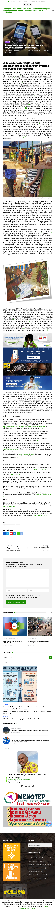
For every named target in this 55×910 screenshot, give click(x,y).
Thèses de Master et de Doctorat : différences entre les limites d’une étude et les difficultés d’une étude (26, 708)
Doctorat (48, 857)
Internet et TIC (15, 738)
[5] (29, 104)
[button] (48, 612)
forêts (31, 864)
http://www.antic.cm (40, 515)
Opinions (19, 728)
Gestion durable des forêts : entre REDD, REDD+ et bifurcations (41, 549)
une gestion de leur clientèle (29, 137)
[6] (26, 108)
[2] (14, 77)
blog (5, 525)
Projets (15, 638)
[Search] (53, 10)
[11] (14, 319)
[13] (24, 328)
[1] (20, 75)
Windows (42, 878)
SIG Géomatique (32, 638)
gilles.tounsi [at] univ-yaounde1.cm (19, 779)
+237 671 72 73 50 (23, 1)
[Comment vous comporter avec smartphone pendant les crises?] (6, 730)
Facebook (42, 861)
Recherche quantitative (35, 871)
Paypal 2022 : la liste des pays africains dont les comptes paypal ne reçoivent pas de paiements (30, 741)
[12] (29, 321)
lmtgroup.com (14, 474)
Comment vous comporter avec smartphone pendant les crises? (29, 730)
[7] (28, 115)
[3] (22, 82)
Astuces (13, 728)
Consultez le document (39, 469)
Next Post (45, 545)
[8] (39, 123)
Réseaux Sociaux (34, 874)
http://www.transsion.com (11, 449)
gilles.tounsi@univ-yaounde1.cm (38, 1)
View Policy (31, 908)
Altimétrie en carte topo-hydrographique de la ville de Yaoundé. (21, 719)
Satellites (44, 874)
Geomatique (40, 864)
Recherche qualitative (41, 868)
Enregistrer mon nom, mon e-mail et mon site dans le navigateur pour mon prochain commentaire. (25, 596)
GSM (18, 525)
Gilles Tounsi (9, 50)
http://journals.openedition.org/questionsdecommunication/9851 (24, 427)
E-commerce (11, 525)
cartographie (39, 857)
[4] (34, 95)
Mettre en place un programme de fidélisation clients (12, 642)
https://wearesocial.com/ (26, 454)
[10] (51, 232)
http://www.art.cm (9, 507)
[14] (48, 330)
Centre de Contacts (8, 638)
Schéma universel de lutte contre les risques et (38, 642)
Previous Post (11, 545)
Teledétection (33, 878)
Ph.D (31, 868)
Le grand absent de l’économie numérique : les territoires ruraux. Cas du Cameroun (14, 549)
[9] (41, 232)
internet (48, 864)
